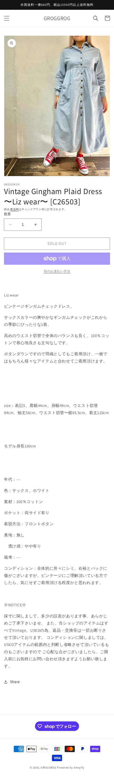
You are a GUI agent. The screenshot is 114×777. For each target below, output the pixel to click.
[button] (6, 18)
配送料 (14, 209)
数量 (7, 214)
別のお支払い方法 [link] (57, 271)
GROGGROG (48, 767)
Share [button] (15, 681)
